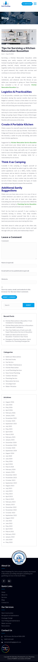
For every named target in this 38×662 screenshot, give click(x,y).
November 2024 (11, 445)
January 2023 (10, 504)
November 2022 (11, 510)
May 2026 (9, 407)
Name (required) (7, 262)
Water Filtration (11, 386)
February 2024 (10, 469)
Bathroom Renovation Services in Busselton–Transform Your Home (17, 335)
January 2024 (10, 472)
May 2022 (9, 526)
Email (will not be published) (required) (15, 271)
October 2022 (10, 512)
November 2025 (11, 418)
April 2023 (9, 496)
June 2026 (9, 405)
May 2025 (9, 429)
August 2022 (10, 518)
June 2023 (9, 491)
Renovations (5, 626)
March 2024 (10, 467)
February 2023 (10, 502)
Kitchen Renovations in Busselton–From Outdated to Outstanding (19, 322)
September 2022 (11, 515)
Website (4, 279)
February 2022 (10, 534)
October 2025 (10, 421)
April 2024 (9, 464)
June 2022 (9, 523)
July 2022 (9, 521)
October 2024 (10, 448)
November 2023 (11, 477)
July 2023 (9, 488)
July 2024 (9, 456)
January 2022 (10, 537)
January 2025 (10, 440)
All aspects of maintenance (10, 615)
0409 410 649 (28, 4)
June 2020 (9, 539)
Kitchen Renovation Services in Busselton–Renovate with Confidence (20, 326)
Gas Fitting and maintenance (10, 621)
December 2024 (11, 442)
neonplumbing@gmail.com (12, 642)
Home (3, 592)
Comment (5, 241)
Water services (6, 623)
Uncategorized (11, 384)
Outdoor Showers (11, 375)
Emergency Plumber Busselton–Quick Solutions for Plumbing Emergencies (18, 340)
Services (4, 597)
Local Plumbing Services (14, 370)
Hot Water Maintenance (14, 365)
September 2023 (11, 483)
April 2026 (9, 410)
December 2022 (11, 507)
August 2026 (10, 402)
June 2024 (9, 459)
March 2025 (10, 434)
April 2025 (9, 432)
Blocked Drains (11, 359)
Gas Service (9, 362)
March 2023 (10, 499)
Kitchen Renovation (12, 367)
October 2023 (10, 480)
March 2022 (10, 531)
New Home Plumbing (13, 373)
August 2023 (10, 485)
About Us (4, 595)
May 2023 (9, 494)
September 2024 (11, 450)
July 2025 (9, 426)
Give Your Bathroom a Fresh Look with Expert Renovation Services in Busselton (19, 331)
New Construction (7, 613)
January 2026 (10, 415)
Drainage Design (7, 618)
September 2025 (11, 423)
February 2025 (10, 437)
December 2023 (11, 475)
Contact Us (5, 602)
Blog (3, 600)
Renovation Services (12, 381)
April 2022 (9, 529)
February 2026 (10, 413)
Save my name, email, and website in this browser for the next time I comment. (15, 291)
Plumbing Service (11, 378)
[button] (35, 3)
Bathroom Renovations (13, 357)
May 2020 (9, 542)
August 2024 (10, 453)
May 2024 (9, 461)
